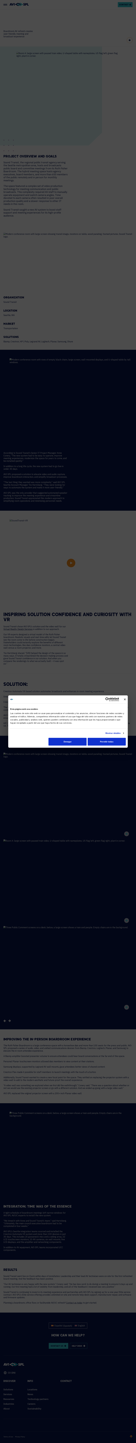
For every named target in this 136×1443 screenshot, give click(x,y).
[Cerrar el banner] (125, 699)
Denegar (68, 741)
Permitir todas (106, 741)
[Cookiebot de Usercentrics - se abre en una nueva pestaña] (107, 699)
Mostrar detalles (113, 733)
